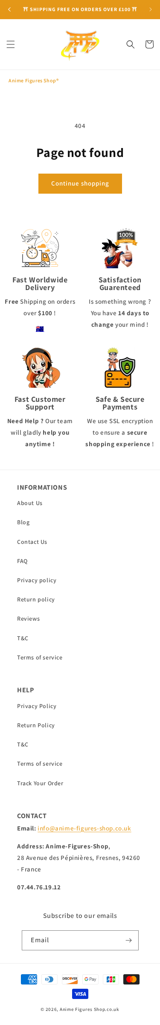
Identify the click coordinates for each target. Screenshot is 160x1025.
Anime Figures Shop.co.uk (89, 1009)
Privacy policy (36, 580)
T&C (23, 638)
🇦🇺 (40, 329)
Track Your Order (40, 783)
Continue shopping (80, 183)
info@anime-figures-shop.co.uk (84, 828)
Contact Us (32, 542)
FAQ (22, 561)
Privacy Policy (36, 706)
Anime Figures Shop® (33, 80)
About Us (30, 503)
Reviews (28, 618)
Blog (23, 522)
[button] (10, 44)
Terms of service (40, 657)
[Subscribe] (128, 940)
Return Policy (36, 725)
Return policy (36, 599)
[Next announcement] (150, 9)
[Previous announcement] (9, 9)
